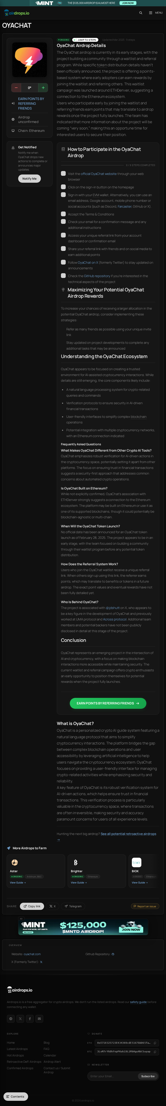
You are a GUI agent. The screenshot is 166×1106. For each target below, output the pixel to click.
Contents (17, 1096)
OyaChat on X (88, 262)
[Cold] (16, 87)
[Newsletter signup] (39, 1019)
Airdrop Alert (52, 1062)
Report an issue (146, 906)
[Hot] (43, 87)
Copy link (34, 906)
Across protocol (114, 619)
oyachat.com (32, 954)
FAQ (46, 1049)
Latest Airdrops (17, 1049)
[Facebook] (30, 1019)
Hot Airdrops (15, 1055)
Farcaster (124, 206)
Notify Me (29, 179)
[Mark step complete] (63, 173)
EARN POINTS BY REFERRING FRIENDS (31, 104)
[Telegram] (11, 1019)
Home (11, 1043)
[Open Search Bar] (140, 12)
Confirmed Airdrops (20, 1068)
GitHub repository (97, 276)
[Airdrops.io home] (20, 990)
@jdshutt (113, 607)
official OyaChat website (99, 173)
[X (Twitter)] (20, 1019)
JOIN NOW (128, 3)
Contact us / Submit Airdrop (57, 1070)
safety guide (138, 1002)
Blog (46, 1043)
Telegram (75, 906)
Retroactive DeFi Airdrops (24, 1062)
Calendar (50, 1055)
